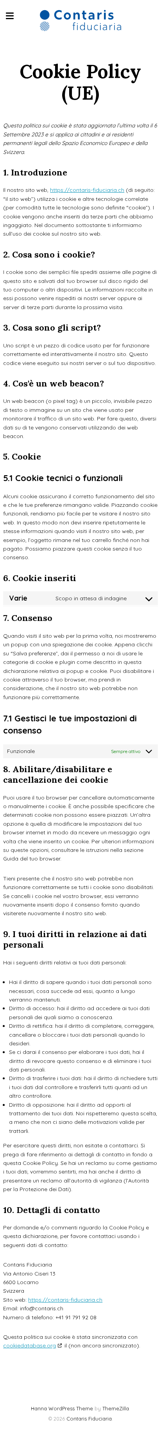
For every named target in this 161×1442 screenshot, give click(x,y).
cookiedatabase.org (29, 1345)
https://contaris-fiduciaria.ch (87, 189)
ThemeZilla (115, 1408)
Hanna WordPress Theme (62, 1408)
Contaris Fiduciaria (89, 1418)
